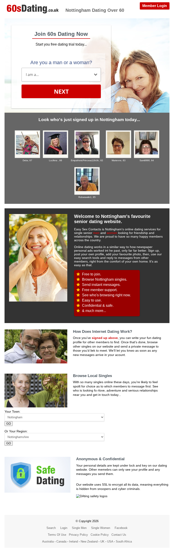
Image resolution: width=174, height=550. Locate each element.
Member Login (154, 6)
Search (51, 528)
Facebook (121, 528)
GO (8, 423)
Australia (48, 541)
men (96, 233)
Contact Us (118, 534)
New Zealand (89, 541)
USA (110, 541)
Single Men (79, 528)
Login (63, 528)
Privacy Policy (78, 534)
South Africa (124, 541)
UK (102, 541)
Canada (61, 541)
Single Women (100, 528)
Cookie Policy (100, 534)
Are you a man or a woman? (61, 62)
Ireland (73, 541)
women (112, 233)
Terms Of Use (57, 534)
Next (61, 91)
